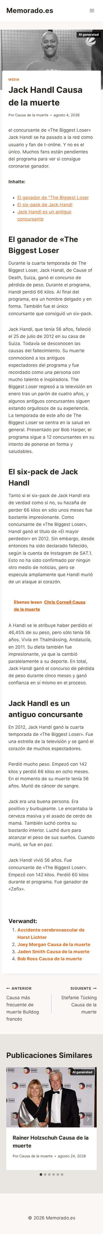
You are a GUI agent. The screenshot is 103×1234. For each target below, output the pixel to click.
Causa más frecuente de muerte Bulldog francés (22, 1004)
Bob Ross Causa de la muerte (49, 958)
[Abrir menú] (92, 10)
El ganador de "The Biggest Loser (53, 197)
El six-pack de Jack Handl (44, 204)
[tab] (41, 1174)
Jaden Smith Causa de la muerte (53, 951)
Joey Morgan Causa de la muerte (53, 944)
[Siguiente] (87, 1118)
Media (14, 79)
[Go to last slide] (15, 1118)
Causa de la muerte (31, 115)
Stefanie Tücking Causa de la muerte (79, 1000)
